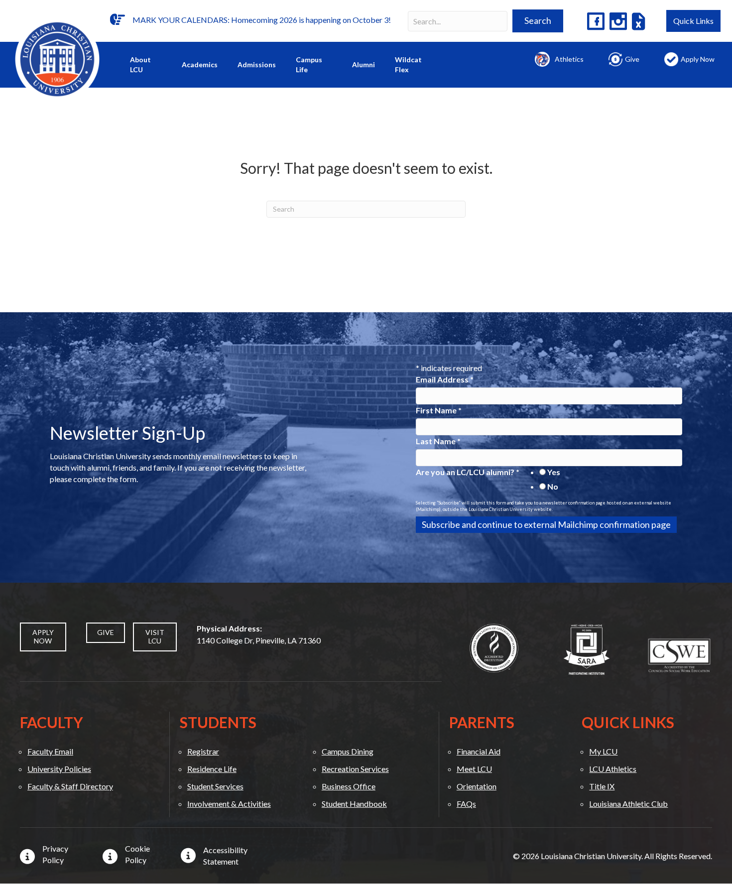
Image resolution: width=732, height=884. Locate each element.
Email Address (445, 379)
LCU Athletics (612, 768)
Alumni (363, 64)
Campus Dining (347, 751)
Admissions (257, 64)
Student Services (215, 786)
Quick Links (693, 20)
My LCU (603, 751)
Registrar (203, 751)
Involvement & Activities (229, 803)
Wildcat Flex (408, 64)
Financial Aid (478, 751)
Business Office (348, 786)
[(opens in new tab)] (494, 647)
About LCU (140, 64)
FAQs (466, 803)
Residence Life (212, 768)
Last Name (438, 441)
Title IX (601, 786)
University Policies (59, 768)
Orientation (476, 786)
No (552, 486)
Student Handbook (354, 803)
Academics (200, 64)
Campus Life (309, 64)
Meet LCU (474, 768)
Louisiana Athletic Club (628, 803)
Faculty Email (50, 751)
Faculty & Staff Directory (70, 786)
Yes (553, 472)
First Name (439, 410)
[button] (537, 20)
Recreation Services (355, 768)
